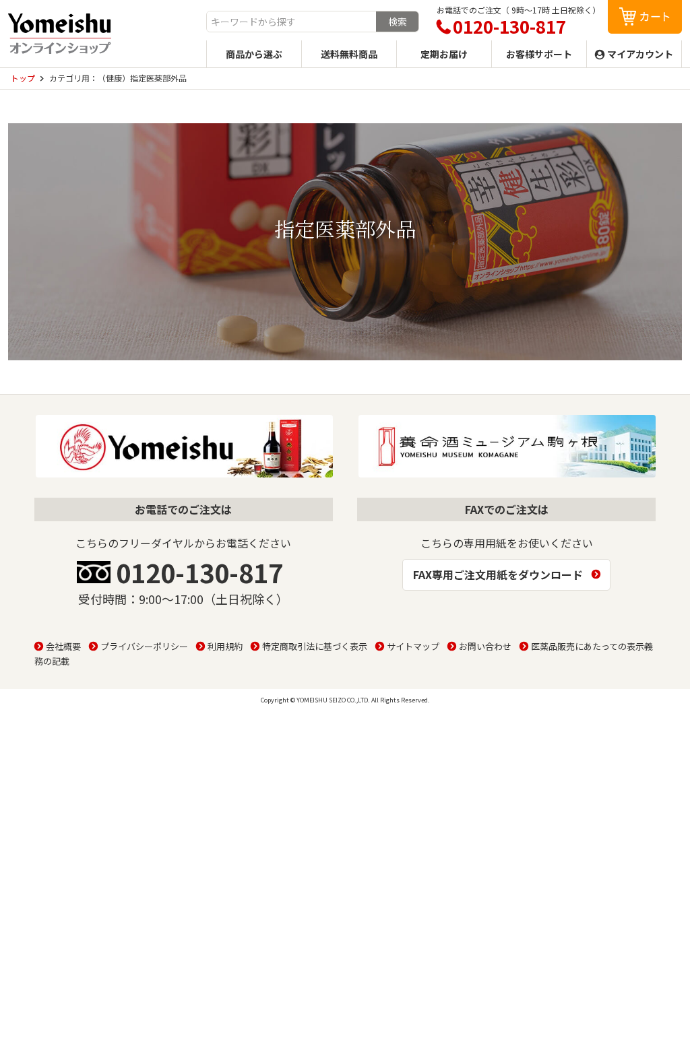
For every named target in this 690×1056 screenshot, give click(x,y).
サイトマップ (413, 646)
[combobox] (291, 21)
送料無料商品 (349, 54)
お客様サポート (539, 54)
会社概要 (63, 646)
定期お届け (444, 54)
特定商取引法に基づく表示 (314, 646)
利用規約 (225, 646)
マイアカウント (640, 54)
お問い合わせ (485, 646)
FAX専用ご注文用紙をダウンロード (498, 574)
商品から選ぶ (254, 54)
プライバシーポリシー (144, 646)
